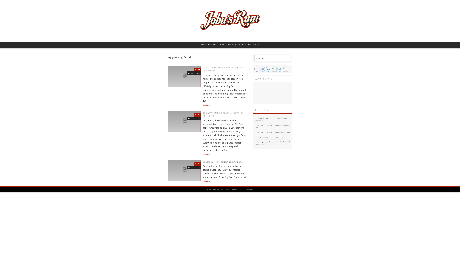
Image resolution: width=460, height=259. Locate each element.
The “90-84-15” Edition (278, 137)
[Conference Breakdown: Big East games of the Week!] (184, 76)
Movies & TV (253, 45)
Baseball (212, 45)
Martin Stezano (262, 137)
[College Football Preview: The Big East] (184, 170)
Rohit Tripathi (223, 189)
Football (242, 45)
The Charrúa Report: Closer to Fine (277, 132)
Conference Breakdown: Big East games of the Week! (223, 69)
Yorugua (260, 125)
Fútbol (221, 45)
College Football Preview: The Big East (222, 161)
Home (203, 45)
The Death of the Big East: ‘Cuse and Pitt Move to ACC (223, 115)
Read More (207, 105)
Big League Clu (194, 73)
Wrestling (231, 45)
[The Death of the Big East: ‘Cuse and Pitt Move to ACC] (184, 121)
